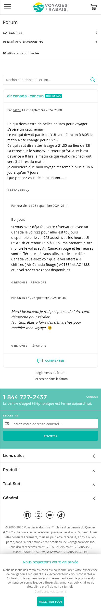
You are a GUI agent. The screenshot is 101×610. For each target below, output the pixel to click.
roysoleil (22, 206)
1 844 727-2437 (25, 397)
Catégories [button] (13, 33)
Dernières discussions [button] (23, 42)
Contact (92, 396)
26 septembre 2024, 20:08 (44, 110)
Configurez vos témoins (51, 591)
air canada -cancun (25, 96)
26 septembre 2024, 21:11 (51, 205)
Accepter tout (50, 601)
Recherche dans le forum (51, 379)
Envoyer (50, 436)
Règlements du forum (50, 372)
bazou (17, 110)
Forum (10, 22)
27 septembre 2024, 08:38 (48, 298)
